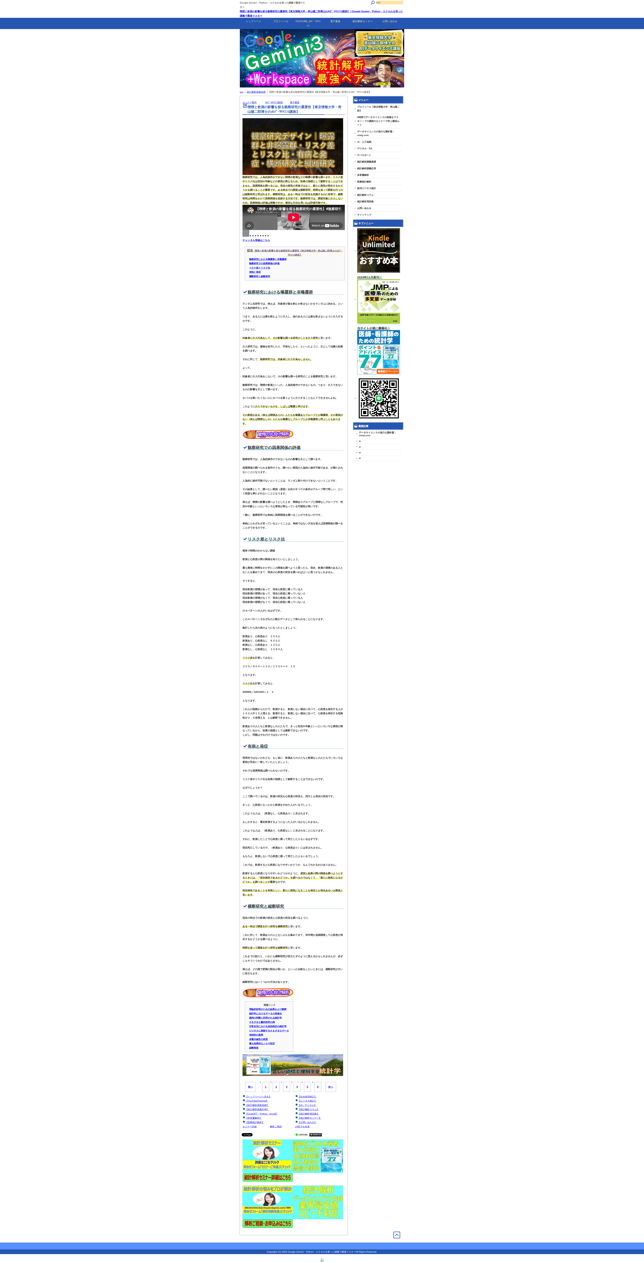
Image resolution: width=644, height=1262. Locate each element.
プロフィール (280, 21)
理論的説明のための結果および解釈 (268, 1009)
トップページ (253, 21)
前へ (250, 1086)
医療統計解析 (364, 181)
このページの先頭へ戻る (398, 1242)
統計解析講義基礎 (256, 92)
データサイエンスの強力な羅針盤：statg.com (376, 133)
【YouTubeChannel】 (256, 1100)
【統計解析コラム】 (308, 1109)
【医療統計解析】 (254, 1122)
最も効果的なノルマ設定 (262, 1043)
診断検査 (254, 1047)
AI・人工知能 (364, 142)
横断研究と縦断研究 (259, 276)
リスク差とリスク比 (259, 267)
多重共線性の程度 (258, 1039)
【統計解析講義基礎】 (257, 1105)
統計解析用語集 (365, 201)
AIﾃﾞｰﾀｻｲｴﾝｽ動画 (274, 102)
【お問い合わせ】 (307, 1122)
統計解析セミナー (363, 21)
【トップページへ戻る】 (258, 1096)
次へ (330, 1086)
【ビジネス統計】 (307, 1100)
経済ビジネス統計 (366, 188)
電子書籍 (335, 21)
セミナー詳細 (250, 1126)
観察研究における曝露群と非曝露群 (268, 259)
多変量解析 (363, 175)
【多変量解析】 (253, 1118)
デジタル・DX (364, 148)
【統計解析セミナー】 (309, 1118)
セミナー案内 (250, 102)
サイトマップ (364, 214)
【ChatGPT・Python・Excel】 (261, 1113)
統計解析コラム (365, 195)
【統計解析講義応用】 (257, 1109)
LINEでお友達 (302, 1126)
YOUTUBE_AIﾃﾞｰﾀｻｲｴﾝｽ (308, 23)
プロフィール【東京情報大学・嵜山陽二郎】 (378, 108)
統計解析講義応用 (366, 168)
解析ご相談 (276, 1126)
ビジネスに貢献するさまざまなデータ (269, 1030)
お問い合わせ (389, 21)
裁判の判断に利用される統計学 (265, 1017)
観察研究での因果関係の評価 (264, 263)
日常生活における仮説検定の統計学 (268, 1026)
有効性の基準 (256, 1035)
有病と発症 (255, 272)
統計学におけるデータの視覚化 (265, 1013)
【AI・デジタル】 (307, 1105)
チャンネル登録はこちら (256, 240)
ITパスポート (364, 155)
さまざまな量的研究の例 (262, 1022)
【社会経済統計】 (307, 1096)
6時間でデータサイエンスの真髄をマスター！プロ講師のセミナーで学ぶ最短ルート (378, 121)
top (241, 92)
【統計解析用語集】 (308, 1113)
